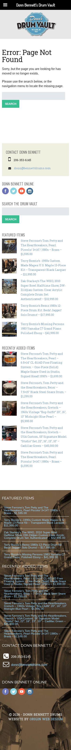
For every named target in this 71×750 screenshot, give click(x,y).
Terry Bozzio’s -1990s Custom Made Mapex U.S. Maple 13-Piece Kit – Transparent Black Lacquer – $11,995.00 (35, 522)
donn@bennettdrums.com (32, 168)
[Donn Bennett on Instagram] (29, 193)
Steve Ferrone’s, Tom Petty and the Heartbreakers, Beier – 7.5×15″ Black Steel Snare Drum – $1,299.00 (35, 593)
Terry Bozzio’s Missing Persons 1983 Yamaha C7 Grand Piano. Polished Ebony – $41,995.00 (42, 328)
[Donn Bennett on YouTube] (21, 193)
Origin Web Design (46, 719)
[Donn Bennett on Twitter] (13, 193)
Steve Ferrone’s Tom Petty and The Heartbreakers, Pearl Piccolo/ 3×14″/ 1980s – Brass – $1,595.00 (32, 510)
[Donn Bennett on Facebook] (5, 193)
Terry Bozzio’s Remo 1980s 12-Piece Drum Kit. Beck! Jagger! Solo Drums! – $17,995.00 (41, 310)
